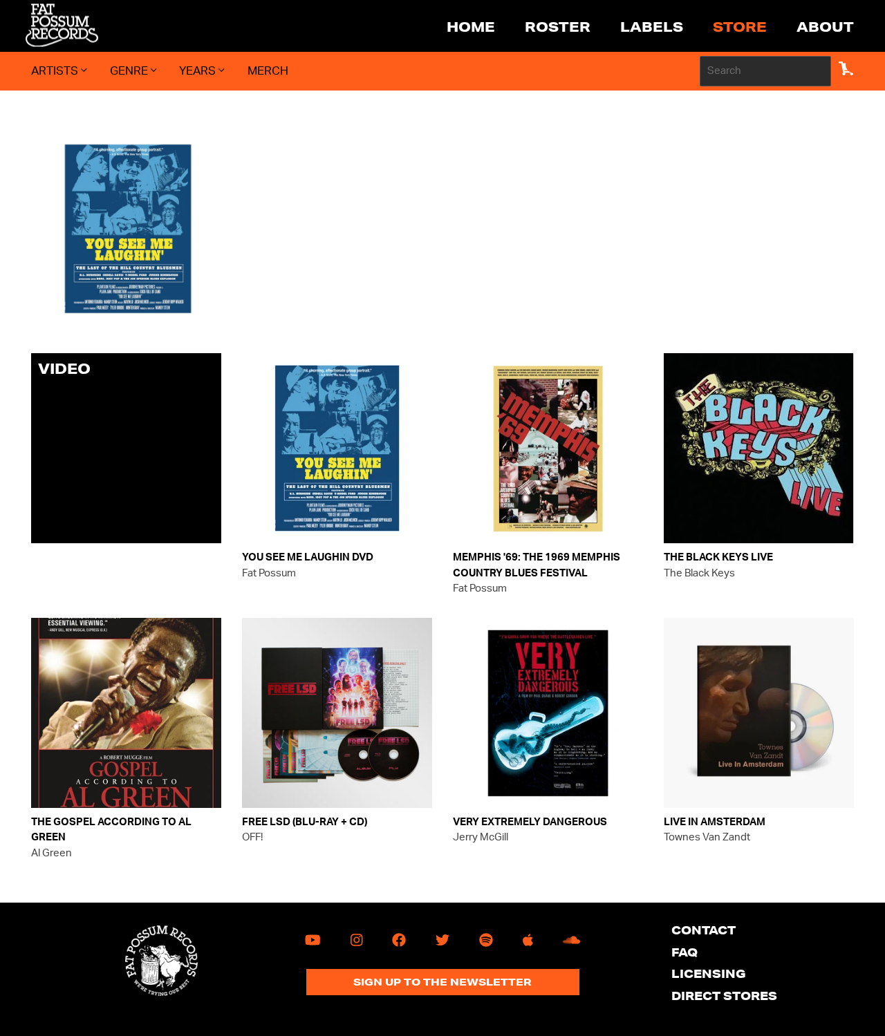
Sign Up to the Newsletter (442, 982)
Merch (268, 71)
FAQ (684, 952)
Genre (130, 71)
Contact (703, 930)
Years (198, 71)
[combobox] (765, 71)
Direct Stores (724, 995)
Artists (56, 71)
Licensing (708, 973)
